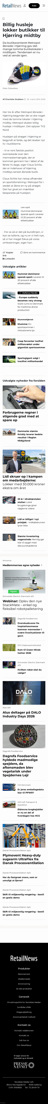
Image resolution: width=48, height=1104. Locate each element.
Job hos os (24, 1040)
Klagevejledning (24, 1012)
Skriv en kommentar (34, 252)
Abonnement (24, 974)
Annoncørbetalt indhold (24, 1017)
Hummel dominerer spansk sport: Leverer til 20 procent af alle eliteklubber (32, 216)
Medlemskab (24, 979)
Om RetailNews (24, 1045)
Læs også (25, 207)
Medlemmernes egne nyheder (21, 565)
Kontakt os (24, 1035)
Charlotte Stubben (14, 99)
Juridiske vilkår (24, 1007)
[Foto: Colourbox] (24, 73)
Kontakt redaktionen (24, 1030)
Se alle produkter (24, 989)
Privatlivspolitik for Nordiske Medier (24, 1002)
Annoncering (24, 984)
